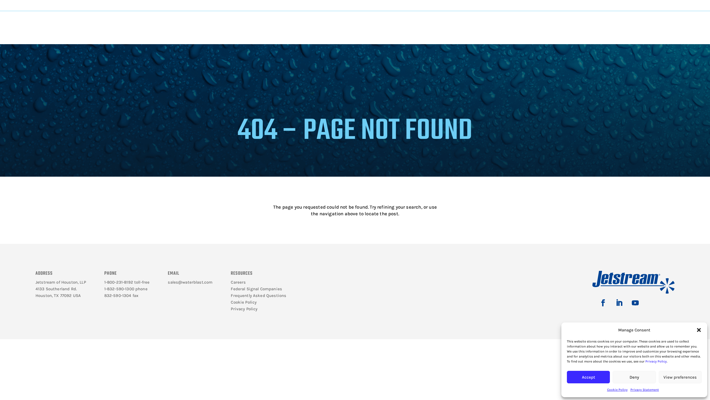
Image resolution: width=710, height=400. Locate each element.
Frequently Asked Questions (258, 295)
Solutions (318, 22)
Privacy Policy (656, 361)
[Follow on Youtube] (635, 303)
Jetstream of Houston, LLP (61, 282)
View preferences (680, 377)
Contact (530, 22)
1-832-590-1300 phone (126, 288)
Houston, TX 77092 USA (58, 295)
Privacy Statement (644, 390)
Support (389, 22)
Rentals (460, 22)
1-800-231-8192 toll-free (127, 282)
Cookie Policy (617, 390)
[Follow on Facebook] (603, 303)
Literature (178, 22)
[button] (699, 330)
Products (248, 22)
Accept (588, 377)
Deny (634, 377)
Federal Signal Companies (256, 288)
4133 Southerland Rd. (56, 288)
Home (89, 40)
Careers (238, 282)
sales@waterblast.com (190, 282)
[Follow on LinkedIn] (619, 303)
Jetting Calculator (595, 5)
